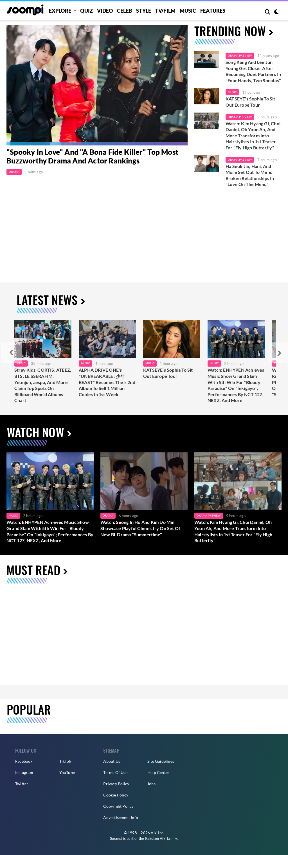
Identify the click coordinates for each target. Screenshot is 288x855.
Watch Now (35, 432)
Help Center (158, 772)
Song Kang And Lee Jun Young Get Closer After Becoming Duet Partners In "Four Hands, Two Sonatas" (253, 71)
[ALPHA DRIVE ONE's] (107, 339)
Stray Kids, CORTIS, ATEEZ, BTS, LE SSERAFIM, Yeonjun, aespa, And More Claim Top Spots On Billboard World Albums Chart (42, 385)
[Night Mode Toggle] (276, 12)
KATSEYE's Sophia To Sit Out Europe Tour (250, 101)
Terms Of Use (115, 772)
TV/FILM (165, 11)
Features (213, 11)
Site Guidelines (160, 761)
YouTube (67, 772)
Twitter (21, 783)
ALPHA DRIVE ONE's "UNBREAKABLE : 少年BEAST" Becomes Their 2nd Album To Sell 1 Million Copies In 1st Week (107, 382)
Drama (14, 171)
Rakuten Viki (155, 838)
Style (143, 11)
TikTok (65, 761)
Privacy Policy (116, 783)
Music (188, 11)
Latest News (47, 299)
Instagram (24, 772)
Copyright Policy (118, 806)
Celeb (124, 11)
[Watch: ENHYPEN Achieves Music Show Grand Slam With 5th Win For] (236, 339)
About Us (111, 761)
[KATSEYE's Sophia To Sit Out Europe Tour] (206, 96)
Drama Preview (240, 55)
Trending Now (230, 30)
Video (105, 11)
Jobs (151, 783)
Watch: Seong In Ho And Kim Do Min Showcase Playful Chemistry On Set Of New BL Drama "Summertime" (140, 528)
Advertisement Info (120, 817)
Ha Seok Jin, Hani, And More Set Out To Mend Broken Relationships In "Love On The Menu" (250, 175)
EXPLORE (60, 11)
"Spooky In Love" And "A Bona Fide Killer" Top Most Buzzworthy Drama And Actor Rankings (92, 156)
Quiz (86, 11)
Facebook (24, 761)
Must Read (33, 569)
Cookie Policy (115, 795)
